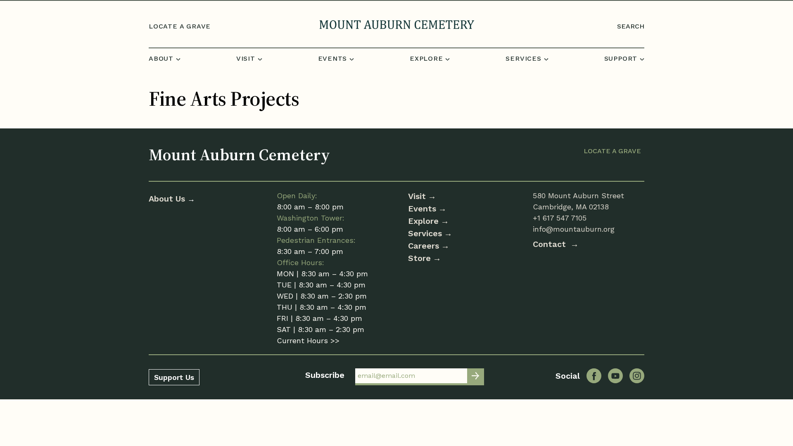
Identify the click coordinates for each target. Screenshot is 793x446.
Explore (423, 221)
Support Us (174, 377)
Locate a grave (180, 26)
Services (425, 233)
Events (422, 209)
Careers (423, 246)
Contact (550, 244)
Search (630, 26)
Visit (417, 196)
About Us (168, 199)
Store (419, 258)
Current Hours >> (308, 340)
